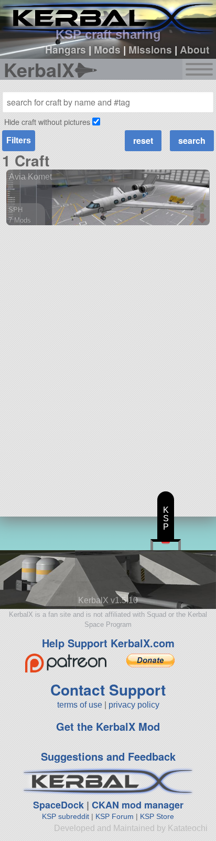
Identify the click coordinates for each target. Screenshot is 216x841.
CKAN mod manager (137, 805)
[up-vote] (203, 208)
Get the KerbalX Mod (108, 726)
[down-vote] (203, 219)
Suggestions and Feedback (108, 756)
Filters (18, 140)
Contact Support (108, 689)
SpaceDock (58, 805)
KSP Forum (114, 816)
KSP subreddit (65, 816)
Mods (107, 49)
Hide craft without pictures (47, 121)
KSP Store (157, 816)
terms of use (79, 704)
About (194, 49)
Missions (150, 49)
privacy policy (134, 704)
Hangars (65, 49)
